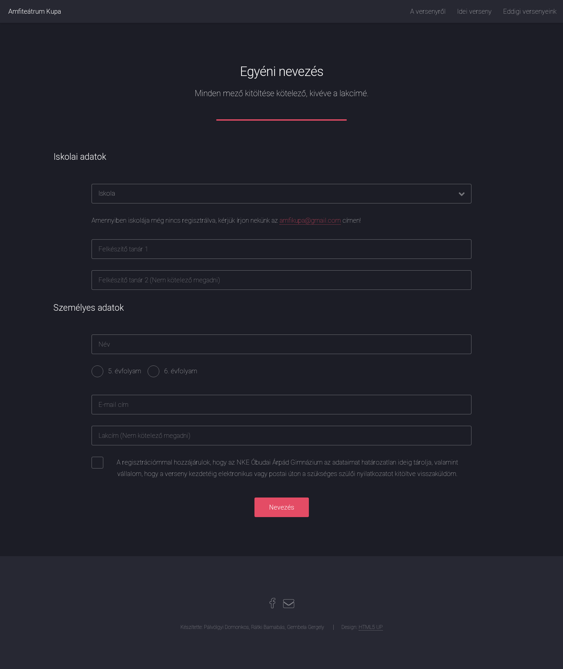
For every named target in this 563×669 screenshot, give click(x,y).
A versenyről (428, 11)
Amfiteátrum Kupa (34, 11)
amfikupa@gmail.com (310, 220)
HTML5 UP (371, 627)
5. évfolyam (124, 371)
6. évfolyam (180, 371)
